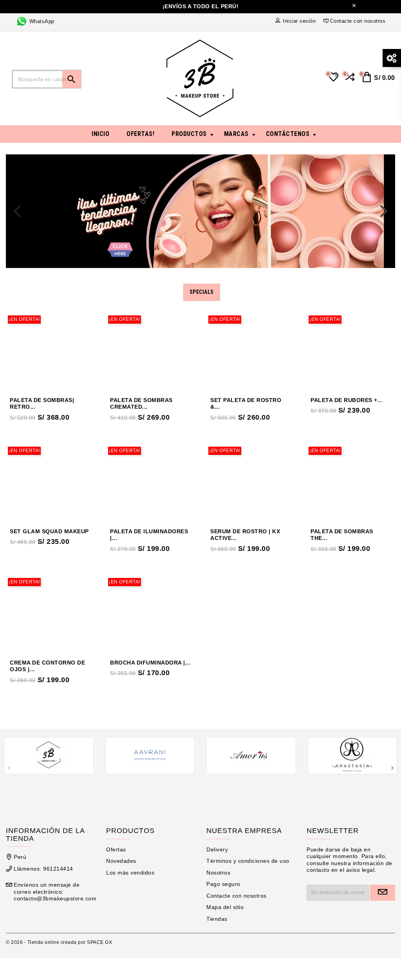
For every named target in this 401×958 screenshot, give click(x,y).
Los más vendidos (130, 872)
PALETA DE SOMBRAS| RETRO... (42, 403)
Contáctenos (288, 134)
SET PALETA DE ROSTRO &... (245, 403)
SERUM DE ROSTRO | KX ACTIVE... (245, 534)
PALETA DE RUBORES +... (347, 400)
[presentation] (17, 211)
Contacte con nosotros (236, 896)
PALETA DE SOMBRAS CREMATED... (141, 403)
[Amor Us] (251, 754)
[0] (349, 80)
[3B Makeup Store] (48, 754)
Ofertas (116, 849)
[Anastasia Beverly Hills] (352, 754)
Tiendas (217, 919)
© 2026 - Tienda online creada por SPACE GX (59, 942)
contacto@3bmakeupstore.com (55, 898)
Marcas (236, 134)
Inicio (100, 134)
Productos (189, 134)
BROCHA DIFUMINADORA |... (150, 662)
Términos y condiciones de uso (247, 861)
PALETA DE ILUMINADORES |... (149, 534)
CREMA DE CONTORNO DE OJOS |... (47, 666)
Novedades (121, 861)
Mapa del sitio (225, 907)
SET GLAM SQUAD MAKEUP (49, 531)
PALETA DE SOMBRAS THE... (342, 534)
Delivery (217, 849)
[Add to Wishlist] (68, 351)
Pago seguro (223, 884)
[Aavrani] (150, 754)
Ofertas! (140, 134)
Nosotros (218, 872)
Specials (202, 292)
